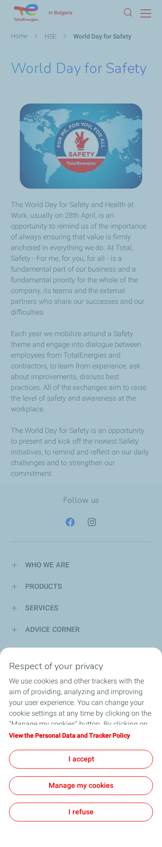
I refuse (81, 812)
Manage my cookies (81, 785)
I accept (81, 759)
